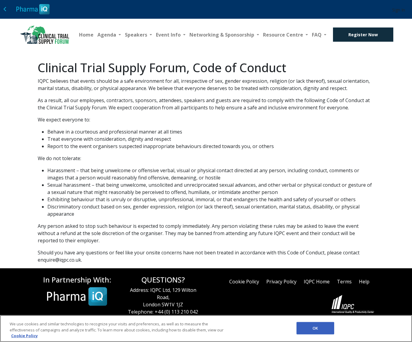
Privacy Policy (281, 281)
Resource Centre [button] (283, 34)
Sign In (398, 10)
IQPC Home (317, 281)
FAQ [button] (317, 34)
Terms (344, 281)
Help (364, 281)
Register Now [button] (363, 34)
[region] (206, 328)
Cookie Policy (244, 281)
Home (86, 34)
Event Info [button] (169, 34)
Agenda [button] (107, 34)
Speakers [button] (136, 34)
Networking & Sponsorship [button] (222, 34)
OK (315, 328)
